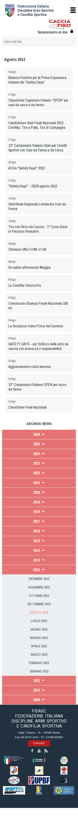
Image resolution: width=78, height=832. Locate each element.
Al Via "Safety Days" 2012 (26, 168)
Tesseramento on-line (52, 32)
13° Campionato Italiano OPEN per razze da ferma (37, 387)
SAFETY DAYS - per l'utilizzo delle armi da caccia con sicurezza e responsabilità (38, 346)
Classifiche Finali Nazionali (27, 407)
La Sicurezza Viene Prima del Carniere (35, 326)
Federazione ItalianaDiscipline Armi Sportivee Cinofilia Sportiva (35, 10)
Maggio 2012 (39, 637)
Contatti (39, 743)
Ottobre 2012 (39, 595)
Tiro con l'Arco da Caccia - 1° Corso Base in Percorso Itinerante (37, 229)
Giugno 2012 (39, 629)
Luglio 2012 (39, 620)
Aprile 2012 (39, 646)
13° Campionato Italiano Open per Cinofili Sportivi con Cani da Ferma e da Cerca (37, 148)
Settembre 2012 (39, 604)
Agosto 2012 (39, 612)
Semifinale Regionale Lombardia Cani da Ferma (37, 206)
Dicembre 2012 (39, 578)
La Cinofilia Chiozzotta (24, 285)
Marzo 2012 (39, 654)
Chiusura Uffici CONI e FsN (27, 249)
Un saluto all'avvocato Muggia (29, 267)
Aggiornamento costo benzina (29, 366)
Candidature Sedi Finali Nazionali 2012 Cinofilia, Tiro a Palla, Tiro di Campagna (36, 125)
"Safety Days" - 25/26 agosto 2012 (32, 186)
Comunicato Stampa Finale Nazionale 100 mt (38, 306)
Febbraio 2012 (39, 662)
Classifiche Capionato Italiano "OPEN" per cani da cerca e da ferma (38, 102)
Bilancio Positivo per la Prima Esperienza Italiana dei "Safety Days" (37, 80)
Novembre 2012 (39, 587)
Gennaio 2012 (39, 671)
